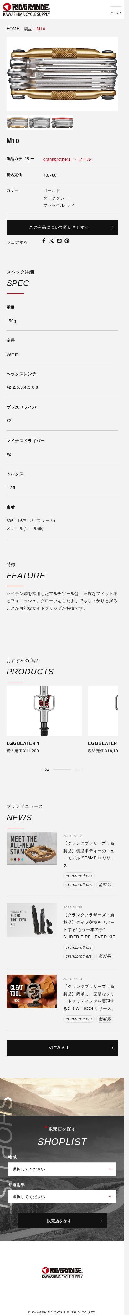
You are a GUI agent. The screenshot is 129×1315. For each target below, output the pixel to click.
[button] (42, 769)
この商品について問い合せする (59, 227)
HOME (13, 29)
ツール (84, 159)
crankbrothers (57, 159)
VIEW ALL (59, 1048)
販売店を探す (59, 1220)
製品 (28, 29)
